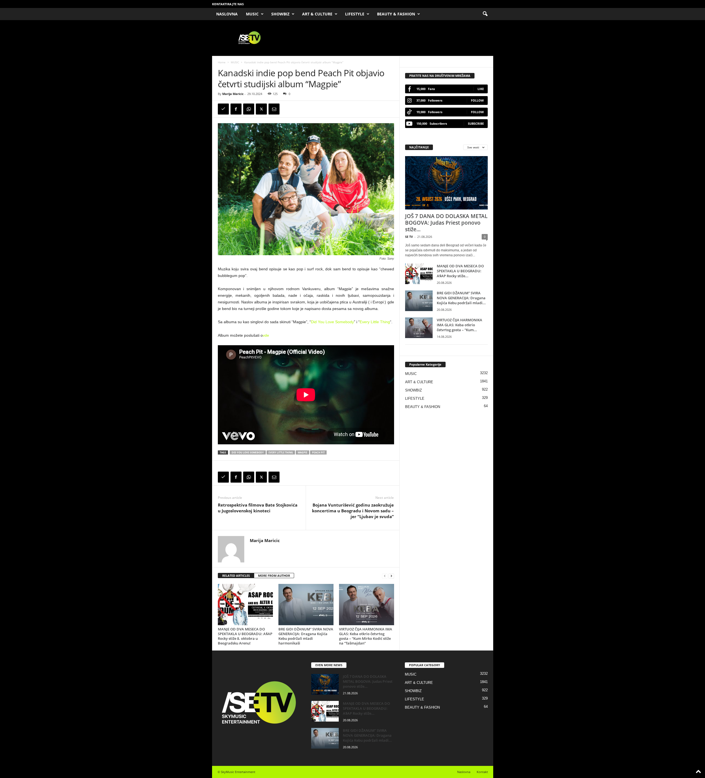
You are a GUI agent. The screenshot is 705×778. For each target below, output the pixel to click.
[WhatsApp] (248, 109)
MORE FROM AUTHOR (274, 575)
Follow (477, 100)
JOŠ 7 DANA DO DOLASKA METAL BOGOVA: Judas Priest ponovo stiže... (446, 223)
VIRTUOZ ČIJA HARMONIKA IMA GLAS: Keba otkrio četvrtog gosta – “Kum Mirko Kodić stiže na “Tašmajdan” (365, 636)
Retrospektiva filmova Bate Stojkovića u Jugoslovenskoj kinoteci (257, 507)
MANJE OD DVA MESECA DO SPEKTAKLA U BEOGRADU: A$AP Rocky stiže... (460, 270)
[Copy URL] (223, 109)
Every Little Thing (375, 322)
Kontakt (482, 772)
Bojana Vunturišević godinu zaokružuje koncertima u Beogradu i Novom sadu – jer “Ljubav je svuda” (353, 510)
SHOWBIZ (280, 14)
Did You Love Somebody (332, 322)
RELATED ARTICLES (236, 575)
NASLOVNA (227, 14)
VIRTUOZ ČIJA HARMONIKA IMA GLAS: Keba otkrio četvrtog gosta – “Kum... (459, 324)
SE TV (409, 237)
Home (222, 62)
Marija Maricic (233, 94)
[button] (485, 14)
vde (266, 335)
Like (481, 89)
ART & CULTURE (317, 14)
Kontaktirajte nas (228, 4)
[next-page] (391, 576)
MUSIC (252, 14)
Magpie (302, 452)
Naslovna (463, 772)
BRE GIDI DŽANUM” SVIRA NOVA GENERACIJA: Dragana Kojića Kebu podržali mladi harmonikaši (305, 636)
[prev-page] (384, 576)
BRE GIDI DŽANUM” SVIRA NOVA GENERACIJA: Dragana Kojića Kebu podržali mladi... (461, 297)
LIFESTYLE (354, 14)
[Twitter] (261, 109)
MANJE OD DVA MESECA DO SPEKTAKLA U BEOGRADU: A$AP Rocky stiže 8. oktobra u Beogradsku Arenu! (245, 636)
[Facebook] (236, 109)
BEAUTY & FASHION (396, 14)
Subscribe (476, 123)
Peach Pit (318, 452)
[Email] (274, 109)
